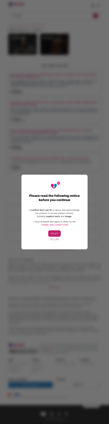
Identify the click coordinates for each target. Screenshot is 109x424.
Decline (54, 239)
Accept (54, 233)
